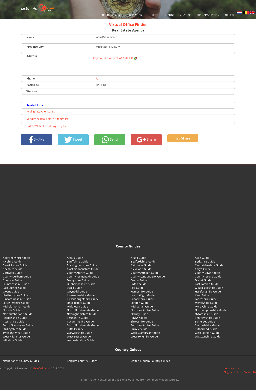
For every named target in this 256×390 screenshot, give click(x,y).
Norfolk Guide (11, 310)
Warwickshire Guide (79, 332)
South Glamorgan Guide (18, 325)
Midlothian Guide (142, 306)
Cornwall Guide (12, 272)
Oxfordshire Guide (206, 314)
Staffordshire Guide (207, 325)
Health (153, 14)
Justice (185, 14)
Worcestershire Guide (80, 340)
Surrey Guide (139, 329)
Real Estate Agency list (40, 111)
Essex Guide (74, 288)
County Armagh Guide (145, 272)
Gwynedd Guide (77, 291)
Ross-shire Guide (13, 321)
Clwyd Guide (203, 269)
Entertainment (111, 14)
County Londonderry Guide (148, 276)
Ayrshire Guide (12, 261)
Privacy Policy (231, 368)
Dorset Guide (203, 280)
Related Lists (34, 105)
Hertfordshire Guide (15, 295)
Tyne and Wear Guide (16, 332)
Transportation (208, 14)
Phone (30, 78)
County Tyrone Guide (208, 276)
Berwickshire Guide (15, 265)
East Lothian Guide (207, 284)
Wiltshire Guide (12, 340)
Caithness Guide (141, 265)
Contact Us (250, 372)
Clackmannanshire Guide (83, 269)
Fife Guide (137, 288)
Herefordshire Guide (208, 291)
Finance (169, 14)
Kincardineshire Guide (17, 299)
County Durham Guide (17, 276)
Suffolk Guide (75, 329)
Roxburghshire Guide (80, 321)
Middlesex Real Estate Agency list (47, 119)
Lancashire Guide (206, 299)
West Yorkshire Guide (144, 336)
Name (30, 37)
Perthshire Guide (77, 318)
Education (134, 14)
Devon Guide (139, 280)
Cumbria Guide (12, 280)
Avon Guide (202, 258)
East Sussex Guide (14, 288)
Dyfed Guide (138, 284)
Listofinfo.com (41, 368)
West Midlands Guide (16, 336)
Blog (226, 372)
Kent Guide (202, 295)
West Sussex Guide (79, 336)
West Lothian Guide (207, 332)
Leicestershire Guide (16, 302)
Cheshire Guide (12, 269)
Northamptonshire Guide (211, 310)
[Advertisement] (128, 203)
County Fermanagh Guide (83, 276)
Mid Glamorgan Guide (17, 306)
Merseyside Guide (206, 302)
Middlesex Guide (77, 306)
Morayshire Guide (206, 306)
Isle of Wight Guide (143, 295)
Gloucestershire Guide (209, 288)
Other (229, 14)
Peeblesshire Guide (15, 318)
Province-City (35, 46)
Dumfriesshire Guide (16, 284)
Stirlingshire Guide (14, 329)
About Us (236, 372)
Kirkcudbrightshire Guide (83, 299)
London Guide (139, 302)
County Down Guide (207, 272)
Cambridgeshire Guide (209, 265)
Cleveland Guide (141, 269)
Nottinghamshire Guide (82, 314)
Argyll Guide (138, 258)
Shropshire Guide (142, 321)
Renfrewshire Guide (207, 318)
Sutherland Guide (206, 329)
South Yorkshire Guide (145, 325)
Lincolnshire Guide (79, 302)
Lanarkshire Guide (142, 299)
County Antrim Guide (80, 272)
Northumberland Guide (17, 314)
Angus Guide (75, 258)
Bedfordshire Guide (143, 261)
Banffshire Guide (77, 261)
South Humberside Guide (83, 325)
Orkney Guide (139, 314)
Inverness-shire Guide (81, 295)
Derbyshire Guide (78, 280)
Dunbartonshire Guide (81, 284)
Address (31, 56)
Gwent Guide (11, 291)
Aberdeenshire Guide (16, 258)
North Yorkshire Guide (145, 310)
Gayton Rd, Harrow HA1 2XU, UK (113, 58)
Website (31, 91)
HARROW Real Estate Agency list (46, 126)
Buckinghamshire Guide (82, 265)
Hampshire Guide (142, 291)
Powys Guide (139, 318)
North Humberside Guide (83, 310)
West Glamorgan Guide (145, 332)
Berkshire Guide (205, 261)
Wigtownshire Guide (207, 336)
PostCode (32, 85)
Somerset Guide (205, 321)
